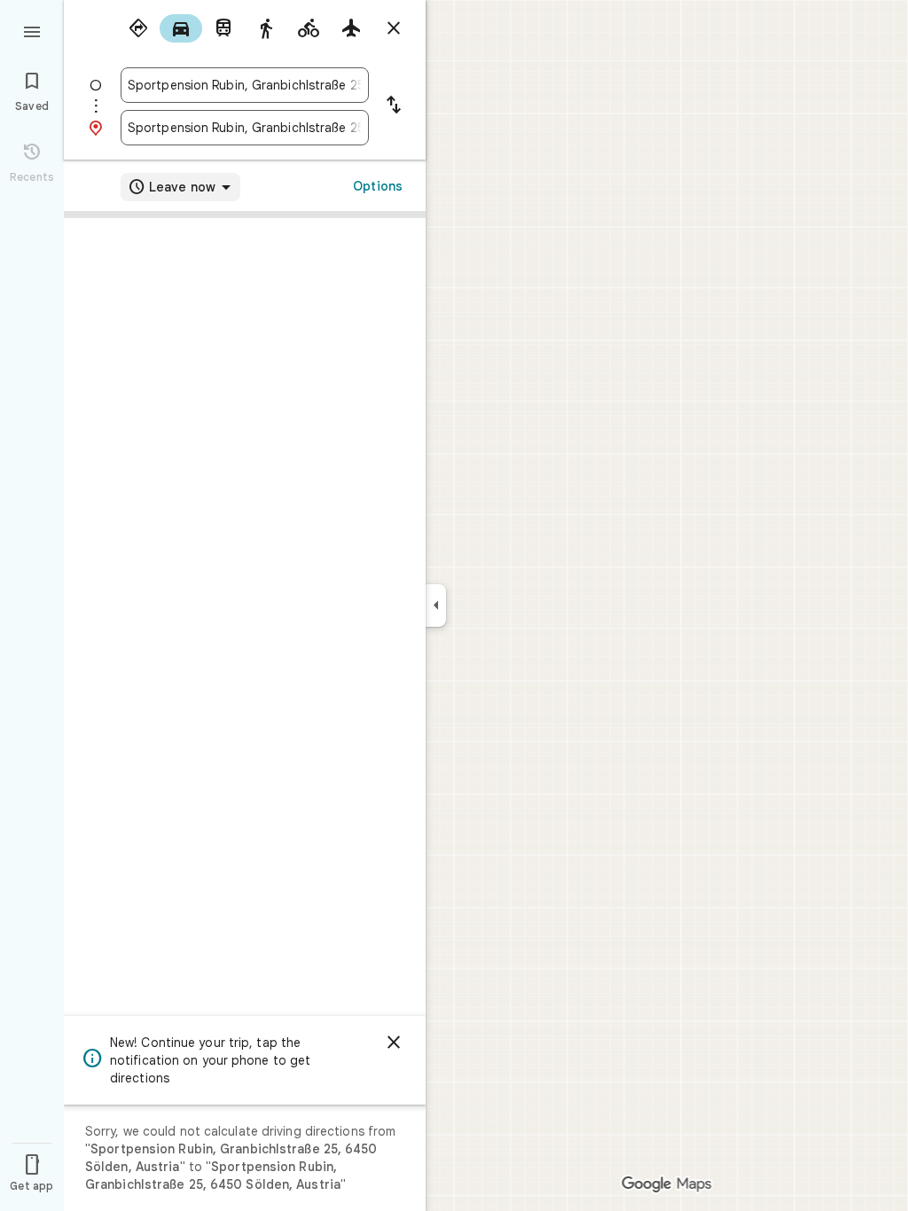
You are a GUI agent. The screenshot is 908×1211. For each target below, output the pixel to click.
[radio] (138, 28)
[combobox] (245, 85)
